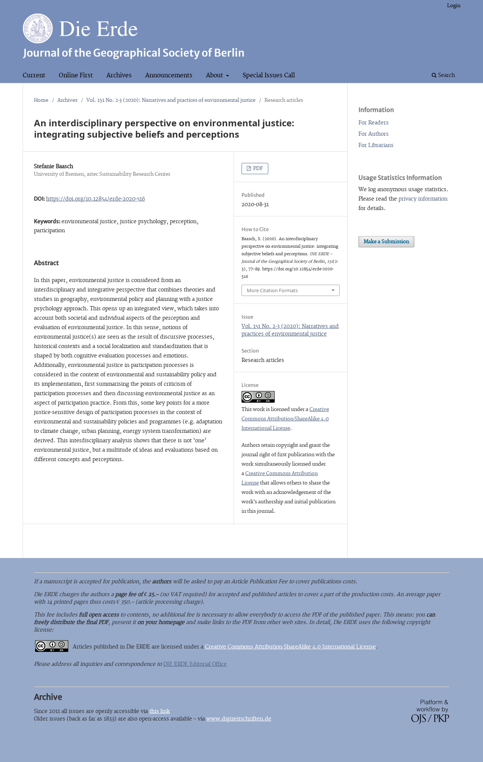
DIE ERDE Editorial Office (195, 664)
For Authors (373, 134)
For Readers (373, 123)
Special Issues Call (269, 75)
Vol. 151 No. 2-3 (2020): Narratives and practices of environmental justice (170, 100)
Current (34, 75)
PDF (257, 169)
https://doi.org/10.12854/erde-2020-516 (95, 199)
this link (159, 711)
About (215, 75)
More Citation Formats (272, 290)
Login (453, 6)
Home (41, 100)
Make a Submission (386, 242)
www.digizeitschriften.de (238, 719)
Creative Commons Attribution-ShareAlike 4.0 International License (285, 418)
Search (446, 75)
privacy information (423, 199)
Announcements (168, 75)
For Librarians (376, 145)
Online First (76, 75)
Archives (119, 75)
